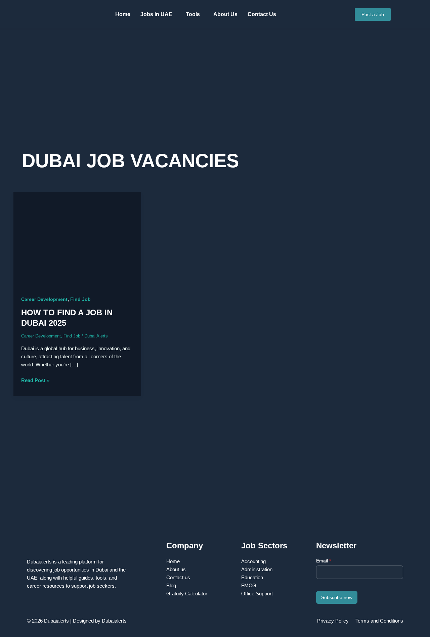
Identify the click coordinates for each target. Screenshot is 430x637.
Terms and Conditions (379, 621)
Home (122, 14)
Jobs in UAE (156, 14)
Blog (171, 585)
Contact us (178, 577)
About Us (225, 14)
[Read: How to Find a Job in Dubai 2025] (77, 239)
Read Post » (35, 379)
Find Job (80, 299)
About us (176, 569)
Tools (193, 14)
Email (323, 560)
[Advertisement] (215, 95)
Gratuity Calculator (186, 593)
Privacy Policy (333, 621)
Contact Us (262, 14)
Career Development (44, 299)
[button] (158, 14)
